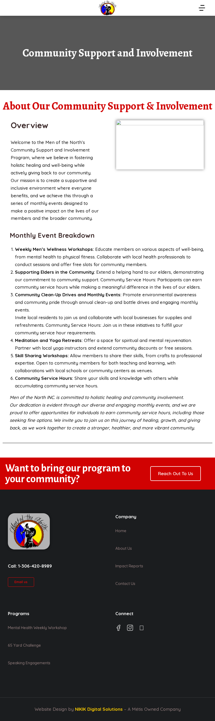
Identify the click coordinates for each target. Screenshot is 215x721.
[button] (202, 8)
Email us (21, 582)
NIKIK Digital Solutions (99, 709)
